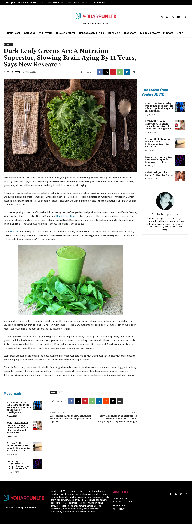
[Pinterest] (113, 72)
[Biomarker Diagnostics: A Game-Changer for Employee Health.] (37, 464)
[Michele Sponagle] (165, 201)
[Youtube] (178, 17)
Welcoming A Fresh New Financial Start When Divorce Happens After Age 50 (70, 418)
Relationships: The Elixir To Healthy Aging (159, 173)
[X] (173, 17)
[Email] (113, 401)
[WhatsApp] (120, 72)
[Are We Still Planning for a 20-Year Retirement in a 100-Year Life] (37, 446)
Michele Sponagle (13, 71)
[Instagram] (162, 17)
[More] (134, 72)
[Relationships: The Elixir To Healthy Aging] (180, 176)
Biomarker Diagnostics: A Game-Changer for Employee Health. (18, 465)
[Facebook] (156, 17)
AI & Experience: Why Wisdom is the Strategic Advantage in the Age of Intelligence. (19, 407)
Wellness (8, 44)
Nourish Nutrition (65, 215)
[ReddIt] (106, 401)
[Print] (120, 401)
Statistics (15, 231)
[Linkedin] (167, 17)
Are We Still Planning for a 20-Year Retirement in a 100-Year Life (18, 447)
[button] (184, 17)
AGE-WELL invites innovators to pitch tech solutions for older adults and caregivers (18, 427)
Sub (60, 393)
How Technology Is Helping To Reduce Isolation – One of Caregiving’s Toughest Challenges (116, 418)
